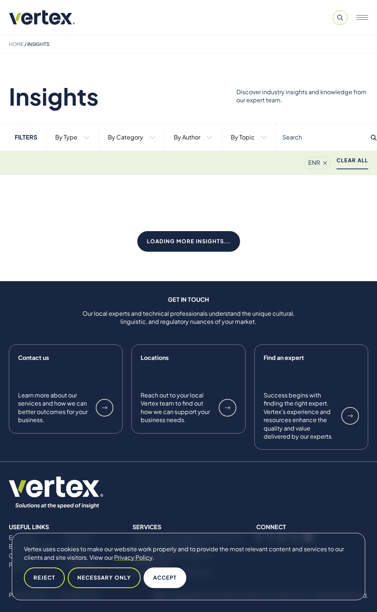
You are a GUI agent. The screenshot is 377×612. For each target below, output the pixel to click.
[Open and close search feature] (340, 17)
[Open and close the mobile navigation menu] (362, 18)
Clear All (352, 160)
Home (16, 44)
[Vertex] (42, 17)
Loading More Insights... (188, 241)
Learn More (104, 408)
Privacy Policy (133, 557)
